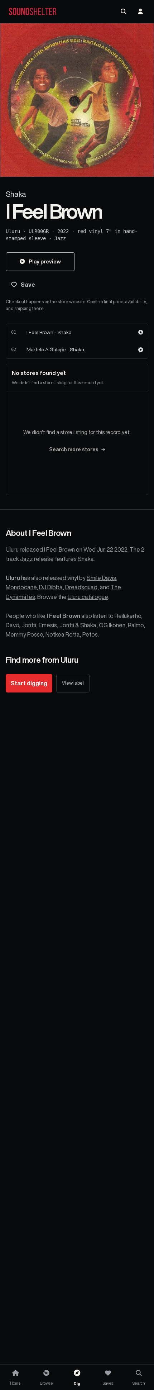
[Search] (123, 11)
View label (73, 683)
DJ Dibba (51, 587)
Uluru (13, 231)
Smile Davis (101, 578)
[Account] (140, 11)
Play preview (45, 261)
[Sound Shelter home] (32, 12)
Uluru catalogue (88, 597)
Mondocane (21, 587)
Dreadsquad (81, 587)
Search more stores (73, 449)
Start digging (29, 683)
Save (28, 284)
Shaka (16, 194)
